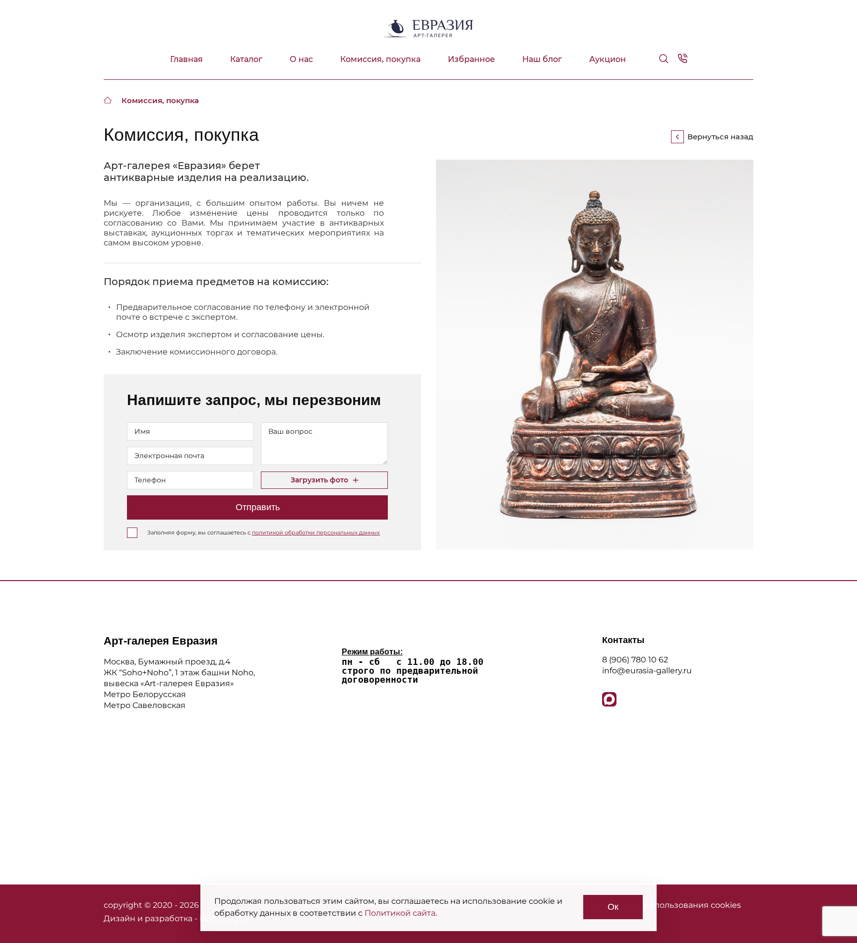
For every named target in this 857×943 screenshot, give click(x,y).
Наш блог (542, 59)
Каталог (246, 59)
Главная (186, 59)
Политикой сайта (400, 913)
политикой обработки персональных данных (316, 532)
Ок (613, 907)
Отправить (258, 507)
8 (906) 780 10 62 (635, 659)
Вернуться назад (720, 137)
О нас (301, 59)
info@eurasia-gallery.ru (647, 670)
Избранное (471, 59)
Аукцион (607, 59)
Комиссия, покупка (380, 59)
